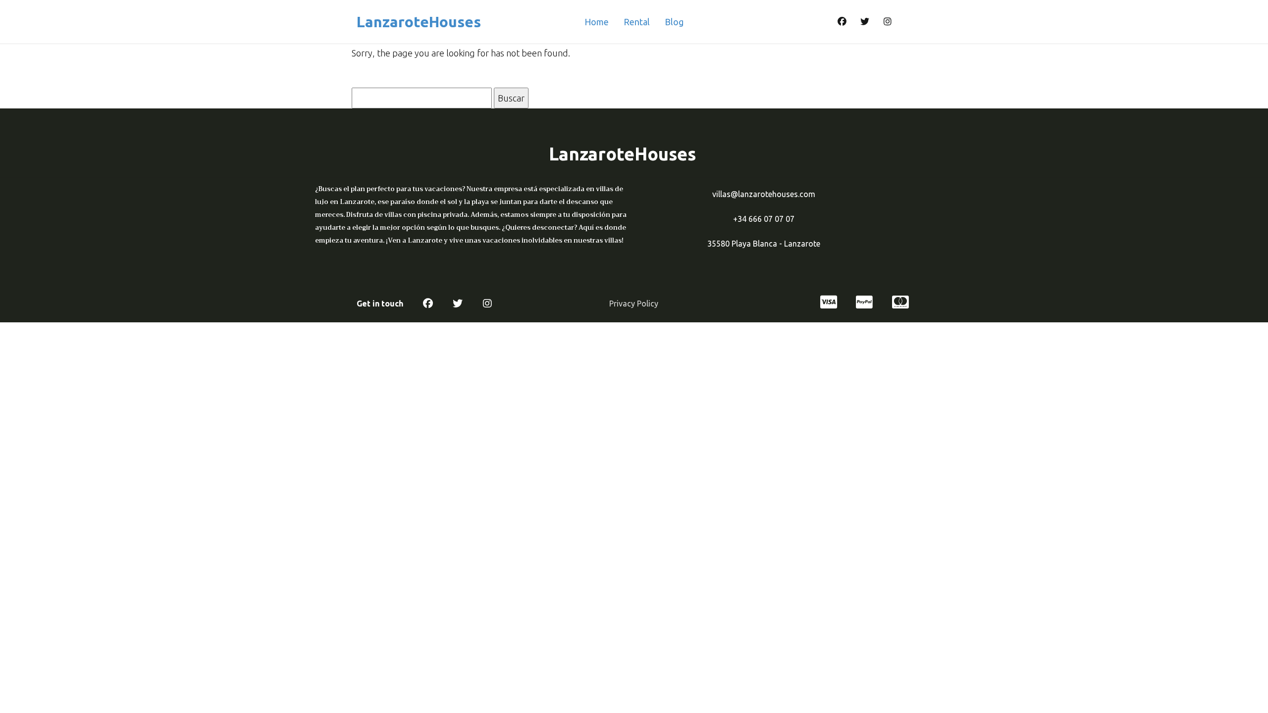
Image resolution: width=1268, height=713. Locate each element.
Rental (637, 22)
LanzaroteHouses (419, 21)
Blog (674, 22)
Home (596, 22)
